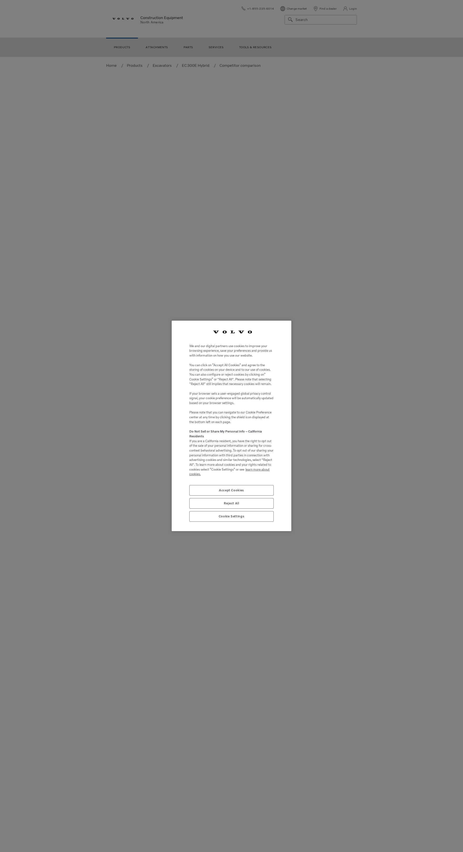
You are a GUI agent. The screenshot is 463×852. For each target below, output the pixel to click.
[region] (231, 426)
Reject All (231, 503)
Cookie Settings (232, 516)
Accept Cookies (231, 490)
